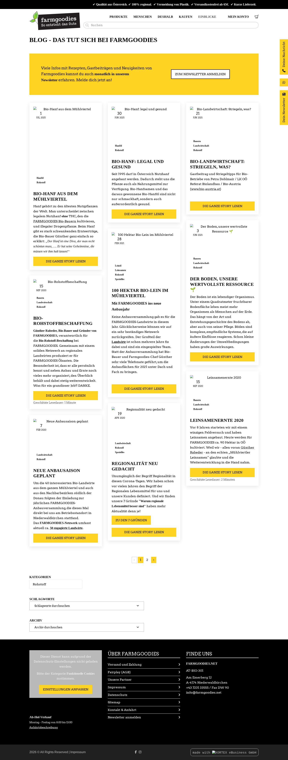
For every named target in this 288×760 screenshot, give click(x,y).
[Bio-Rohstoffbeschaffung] (65, 295)
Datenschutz (117, 695)
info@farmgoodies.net (203, 692)
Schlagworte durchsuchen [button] (52, 605)
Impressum (117, 687)
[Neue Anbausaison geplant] (65, 441)
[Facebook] (136, 752)
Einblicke (207, 17)
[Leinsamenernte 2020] (222, 394)
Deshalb (165, 17)
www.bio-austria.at (205, 189)
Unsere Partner (120, 679)
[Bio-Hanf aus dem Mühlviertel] (65, 147)
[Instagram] (140, 752)
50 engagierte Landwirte (66, 528)
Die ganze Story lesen (66, 261)
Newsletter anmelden (124, 717)
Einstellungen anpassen (65, 689)
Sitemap (114, 702)
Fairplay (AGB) (119, 672)
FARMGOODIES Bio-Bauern (54, 221)
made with (202, 753)
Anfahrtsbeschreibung (43, 727)
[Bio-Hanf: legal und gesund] (144, 131)
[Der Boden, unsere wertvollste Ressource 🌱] (222, 248)
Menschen (142, 17)
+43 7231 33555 (197, 687)
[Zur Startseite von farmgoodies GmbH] (54, 20)
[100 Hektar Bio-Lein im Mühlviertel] (144, 258)
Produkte (119, 17)
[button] (86, 606)
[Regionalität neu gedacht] (144, 432)
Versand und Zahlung (124, 664)
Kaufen (185, 17)
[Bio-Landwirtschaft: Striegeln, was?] (222, 131)
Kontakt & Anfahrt (122, 710)
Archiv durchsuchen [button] (48, 627)
